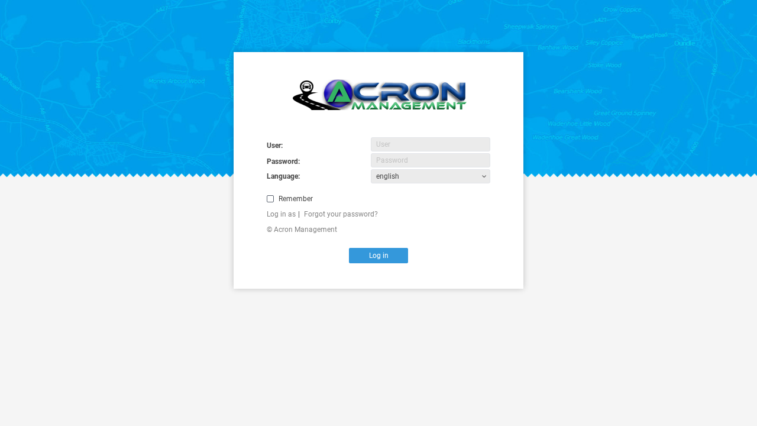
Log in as (281, 214)
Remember (296, 199)
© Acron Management (302, 229)
